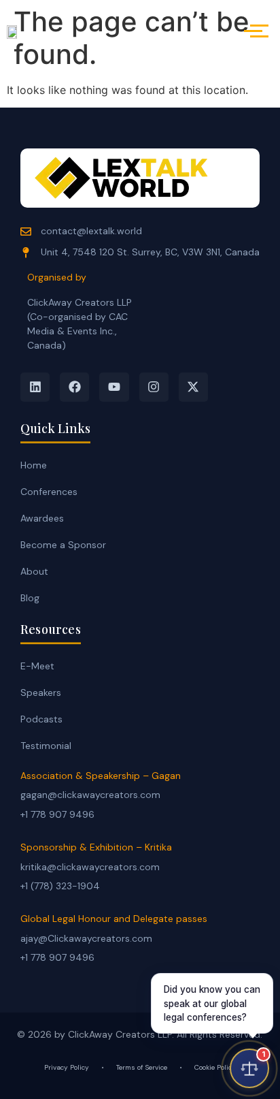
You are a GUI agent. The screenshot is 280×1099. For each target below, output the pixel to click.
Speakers (40, 692)
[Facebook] (74, 387)
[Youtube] (113, 387)
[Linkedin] (35, 387)
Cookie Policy (215, 1067)
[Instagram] (154, 387)
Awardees (42, 518)
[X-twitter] (193, 387)
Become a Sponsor (63, 545)
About (34, 571)
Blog (29, 598)
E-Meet (37, 666)
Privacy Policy (66, 1067)
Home (33, 465)
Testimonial (45, 745)
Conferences (48, 491)
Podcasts (41, 719)
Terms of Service (141, 1067)
